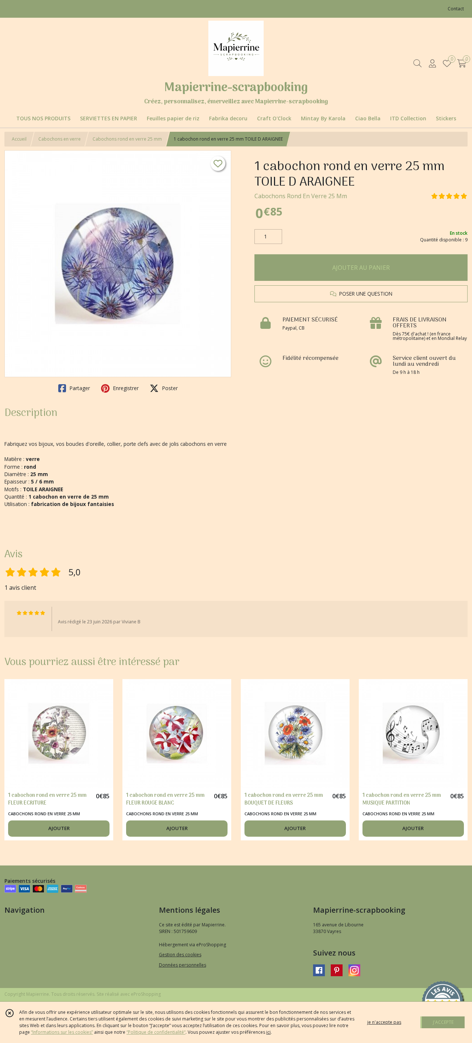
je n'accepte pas (384, 1022)
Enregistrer (125, 388)
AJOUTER (59, 828)
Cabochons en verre (59, 139)
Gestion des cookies (180, 954)
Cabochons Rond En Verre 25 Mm (300, 196)
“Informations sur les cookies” (62, 1032)
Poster (169, 388)
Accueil (19, 139)
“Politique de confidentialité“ (155, 1032)
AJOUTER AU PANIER (361, 268)
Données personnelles (182, 965)
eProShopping (146, 994)
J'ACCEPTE (443, 1022)
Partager (79, 388)
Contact (456, 9)
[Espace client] (432, 63)
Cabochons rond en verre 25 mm (127, 139)
